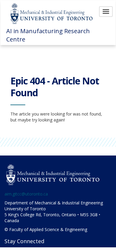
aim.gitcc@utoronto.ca (26, 194)
